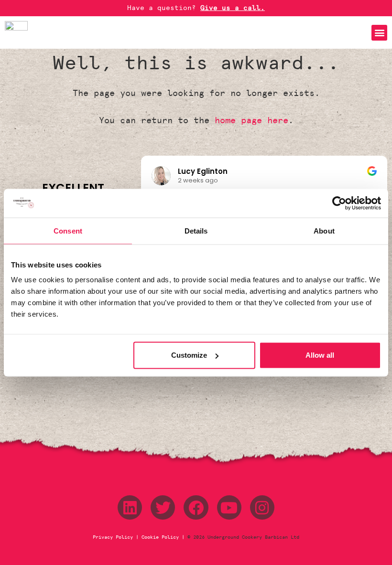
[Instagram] (262, 507)
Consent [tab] (68, 230)
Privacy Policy (114, 537)
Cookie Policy (160, 537)
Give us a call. (232, 8)
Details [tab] (196, 230)
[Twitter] (163, 507)
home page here (251, 120)
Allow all (319, 355)
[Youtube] (229, 507)
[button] (379, 33)
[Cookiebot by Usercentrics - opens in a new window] (339, 203)
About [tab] (324, 230)
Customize (189, 355)
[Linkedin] (130, 507)
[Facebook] (196, 507)
